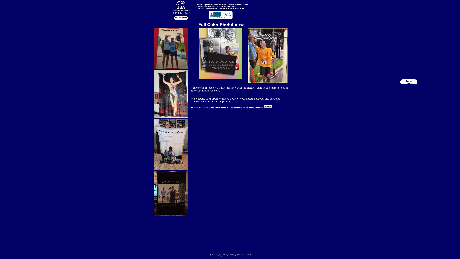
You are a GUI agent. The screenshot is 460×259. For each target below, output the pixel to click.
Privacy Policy (249, 254)
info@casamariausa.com (205, 90)
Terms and (241, 254)
